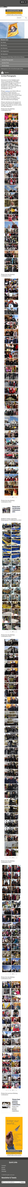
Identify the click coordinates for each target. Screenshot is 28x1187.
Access (3, 1167)
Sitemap (4, 1171)
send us (7, 91)
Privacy (3, 1169)
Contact (4, 1165)
